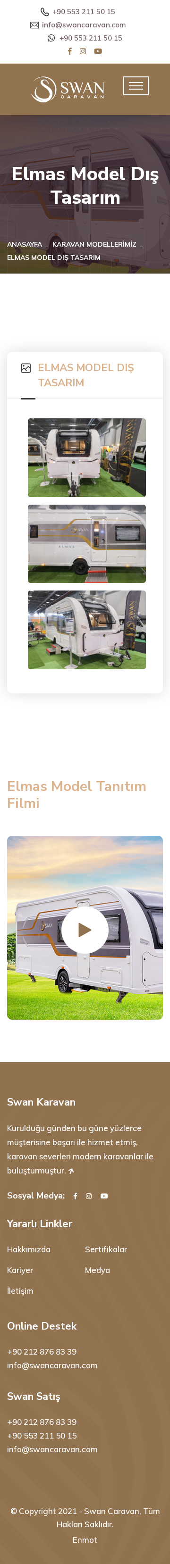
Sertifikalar (106, 1249)
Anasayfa (24, 244)
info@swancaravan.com (84, 24)
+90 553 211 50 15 (83, 11)
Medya (97, 1270)
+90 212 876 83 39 (41, 1351)
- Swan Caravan (109, 1511)
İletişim (20, 1291)
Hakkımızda (29, 1249)
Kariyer (20, 1270)
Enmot (85, 1540)
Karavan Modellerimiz (94, 244)
